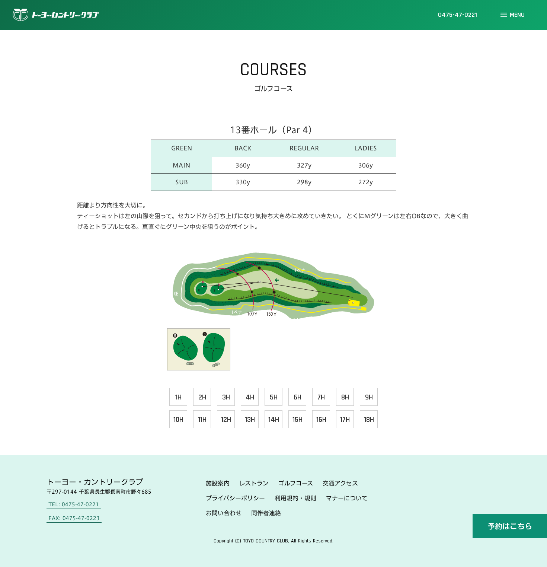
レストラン (254, 483)
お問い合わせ (223, 513)
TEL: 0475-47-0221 (73, 504)
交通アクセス (340, 483)
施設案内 (218, 483)
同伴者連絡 (266, 513)
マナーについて (347, 498)
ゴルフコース (295, 483)
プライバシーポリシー (235, 498)
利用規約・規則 (295, 498)
